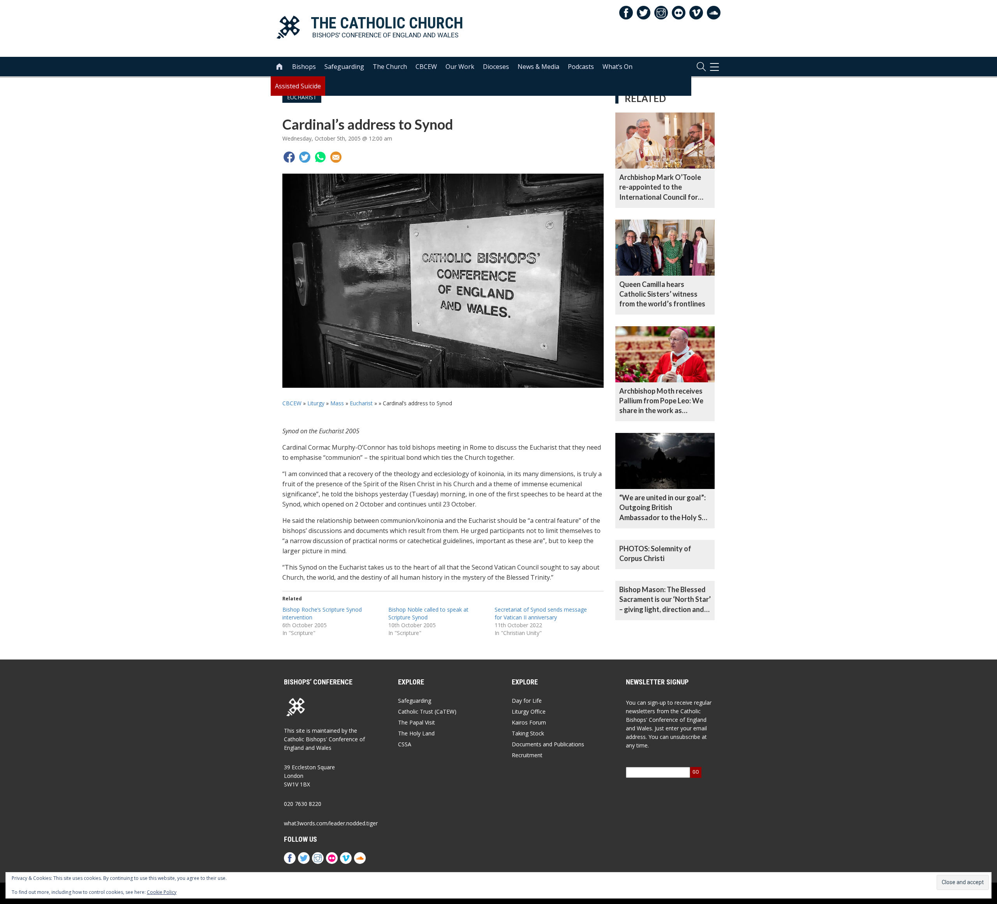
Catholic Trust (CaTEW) (427, 711)
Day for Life (527, 700)
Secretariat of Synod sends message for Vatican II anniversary (541, 613)
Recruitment (527, 755)
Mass (337, 403)
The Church (390, 66)
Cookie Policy (161, 892)
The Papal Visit (416, 722)
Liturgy (315, 403)
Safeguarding (344, 66)
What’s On (617, 66)
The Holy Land (416, 733)
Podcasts (581, 66)
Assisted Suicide (298, 86)
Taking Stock (528, 733)
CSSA (404, 744)
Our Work (460, 66)
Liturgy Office (529, 711)
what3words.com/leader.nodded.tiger (331, 823)
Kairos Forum (529, 722)
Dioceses (496, 66)
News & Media (538, 66)
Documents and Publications (548, 744)
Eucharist (361, 403)
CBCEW (426, 66)
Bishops (304, 66)
